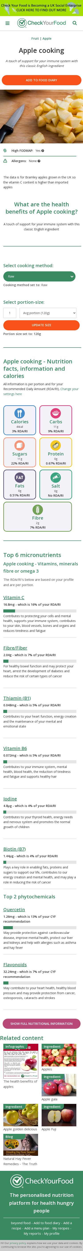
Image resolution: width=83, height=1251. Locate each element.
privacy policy (18, 1243)
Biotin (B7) (14, 849)
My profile (52, 1233)
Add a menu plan (36, 1228)
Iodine (10, 799)
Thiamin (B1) (17, 698)
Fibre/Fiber (15, 648)
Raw (11, 276)
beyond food (21, 1223)
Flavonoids (15, 965)
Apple (47, 38)
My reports (32, 1233)
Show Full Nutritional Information (41, 1024)
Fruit (35, 38)
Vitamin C (13, 597)
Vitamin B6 (15, 748)
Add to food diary (41, 80)
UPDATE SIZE (41, 325)
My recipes (60, 1228)
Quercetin (14, 909)
